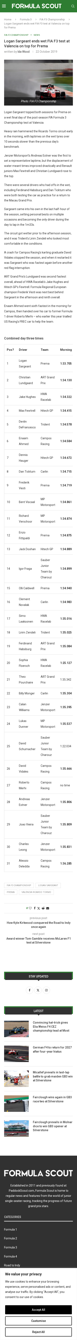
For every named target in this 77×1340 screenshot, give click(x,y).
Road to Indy (12, 1265)
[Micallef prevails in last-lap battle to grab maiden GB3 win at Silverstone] (16, 1078)
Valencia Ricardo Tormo (36, 892)
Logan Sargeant (48, 885)
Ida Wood (24, 51)
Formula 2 (10, 1238)
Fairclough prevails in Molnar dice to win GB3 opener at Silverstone (52, 1126)
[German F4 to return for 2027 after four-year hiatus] (16, 1054)
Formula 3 (26, 19)
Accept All (38, 1309)
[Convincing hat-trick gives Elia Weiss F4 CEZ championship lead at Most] (16, 1029)
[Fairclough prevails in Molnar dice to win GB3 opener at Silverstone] (16, 1128)
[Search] (73, 6)
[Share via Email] (47, 908)
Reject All (38, 1332)
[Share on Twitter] (38, 908)
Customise (38, 1321)
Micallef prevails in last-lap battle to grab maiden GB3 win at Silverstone (53, 1076)
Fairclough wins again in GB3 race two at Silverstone (52, 1099)
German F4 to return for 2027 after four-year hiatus (52, 1049)
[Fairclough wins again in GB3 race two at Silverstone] (16, 1103)
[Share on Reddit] (43, 908)
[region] (38, 1304)
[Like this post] (30, 908)
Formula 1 (10, 1229)
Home (7, 19)
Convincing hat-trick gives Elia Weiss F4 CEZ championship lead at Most (51, 1026)
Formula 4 (10, 1256)
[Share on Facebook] (35, 908)
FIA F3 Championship (52, 19)
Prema (11, 892)
